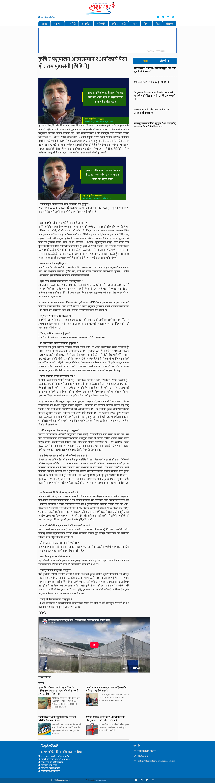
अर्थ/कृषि (101, 24)
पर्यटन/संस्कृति (119, 24)
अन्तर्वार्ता (86, 24)
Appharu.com (101, 780)
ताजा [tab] (145, 61)
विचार (146, 24)
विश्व (158, 24)
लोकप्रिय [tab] (164, 61)
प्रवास (134, 24)
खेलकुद (169, 24)
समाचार (57, 24)
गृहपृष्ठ (44, 24)
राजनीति (71, 24)
